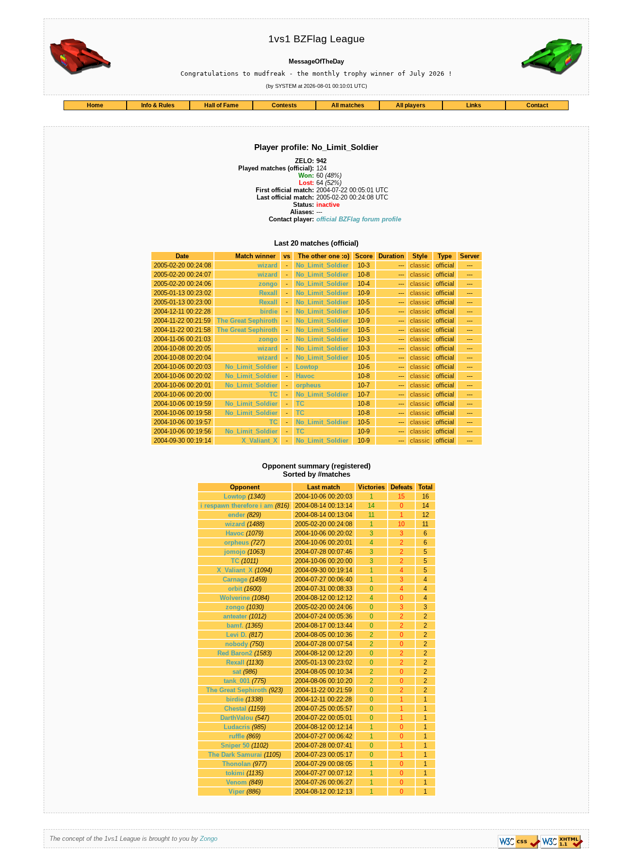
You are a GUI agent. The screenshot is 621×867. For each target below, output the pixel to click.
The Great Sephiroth (247, 320)
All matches (347, 105)
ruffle (237, 736)
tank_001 (237, 680)
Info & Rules (158, 105)
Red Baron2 (234, 653)
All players (410, 105)
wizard (268, 265)
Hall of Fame (221, 105)
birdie (269, 311)
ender (236, 514)
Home (95, 105)
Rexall (268, 293)
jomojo (234, 551)
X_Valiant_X (260, 440)
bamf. (235, 625)
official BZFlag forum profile (358, 219)
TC (273, 394)
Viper (237, 791)
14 (425, 505)
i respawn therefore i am (236, 505)
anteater (235, 616)
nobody (236, 644)
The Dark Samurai (235, 754)
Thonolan (236, 763)
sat (236, 671)
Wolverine (235, 597)
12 (425, 514)
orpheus (308, 385)
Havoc (305, 376)
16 (425, 496)
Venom (236, 782)
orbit (235, 588)
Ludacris (237, 727)
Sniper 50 (235, 745)
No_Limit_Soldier (322, 265)
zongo (268, 283)
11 (425, 524)
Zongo (208, 838)
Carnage (235, 579)
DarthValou (236, 717)
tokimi (235, 773)
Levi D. (236, 634)
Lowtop (307, 366)
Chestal (235, 708)
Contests (284, 105)
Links (473, 105)
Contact (537, 105)
